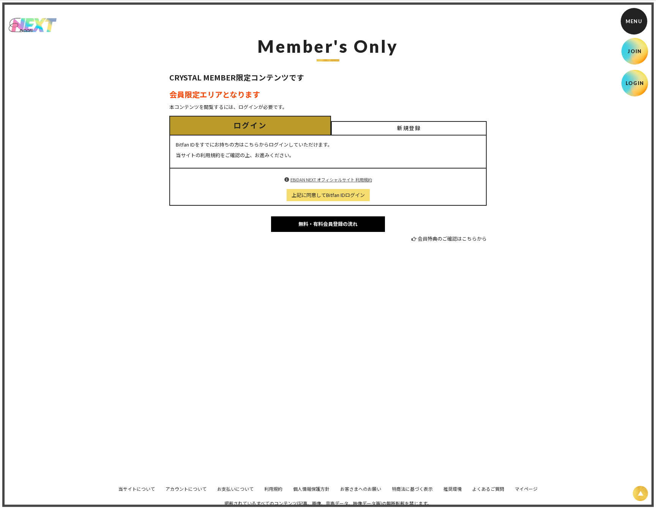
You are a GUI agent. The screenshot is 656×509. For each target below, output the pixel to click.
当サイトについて (136, 488)
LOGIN (635, 83)
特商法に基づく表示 (412, 488)
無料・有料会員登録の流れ (328, 223)
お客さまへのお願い (360, 488)
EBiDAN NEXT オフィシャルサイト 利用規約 (331, 179)
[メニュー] (634, 21)
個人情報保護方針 (311, 488)
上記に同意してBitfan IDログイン (328, 195)
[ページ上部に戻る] (640, 493)
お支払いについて (235, 488)
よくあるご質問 (488, 488)
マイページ (526, 488)
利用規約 (273, 488)
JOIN (635, 51)
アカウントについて (186, 488)
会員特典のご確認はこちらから (452, 238)
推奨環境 (452, 488)
